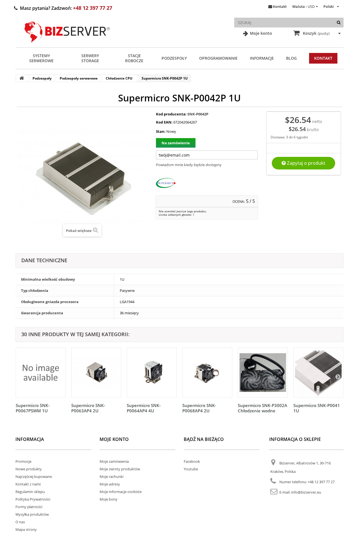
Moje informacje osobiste (121, 491)
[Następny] (337, 376)
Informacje (262, 58)
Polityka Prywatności (32, 499)
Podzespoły (174, 58)
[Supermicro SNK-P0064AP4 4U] (152, 372)
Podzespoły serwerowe (79, 78)
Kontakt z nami (28, 484)
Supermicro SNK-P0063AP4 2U (88, 408)
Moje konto (260, 33)
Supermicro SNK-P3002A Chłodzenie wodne (262, 408)
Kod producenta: (171, 114)
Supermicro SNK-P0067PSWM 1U (33, 408)
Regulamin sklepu (30, 491)
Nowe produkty (28, 468)
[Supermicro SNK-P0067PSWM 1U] (41, 372)
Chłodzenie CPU (119, 78)
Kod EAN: (164, 122)
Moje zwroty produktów (120, 468)
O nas (20, 521)
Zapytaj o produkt (305, 163)
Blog (291, 58)
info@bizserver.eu (306, 492)
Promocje (23, 461)
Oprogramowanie (218, 58)
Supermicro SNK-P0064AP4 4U (144, 408)
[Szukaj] (339, 22)
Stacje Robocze (134, 58)
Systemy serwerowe (41, 58)
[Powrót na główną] (21, 78)
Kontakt (280, 6)
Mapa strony (26, 529)
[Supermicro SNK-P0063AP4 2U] (96, 372)
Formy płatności (28, 506)
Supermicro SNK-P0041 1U (316, 408)
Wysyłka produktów (32, 514)
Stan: (160, 131)
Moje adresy (110, 484)
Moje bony (109, 499)
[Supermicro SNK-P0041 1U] (318, 372)
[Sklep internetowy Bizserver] (67, 44)
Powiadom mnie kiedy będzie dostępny (189, 164)
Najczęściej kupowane (33, 476)
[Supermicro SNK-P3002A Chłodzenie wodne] (263, 372)
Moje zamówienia (114, 461)
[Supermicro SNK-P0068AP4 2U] (207, 372)
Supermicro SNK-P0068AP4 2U (199, 408)
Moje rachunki (111, 476)
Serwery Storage (90, 58)
